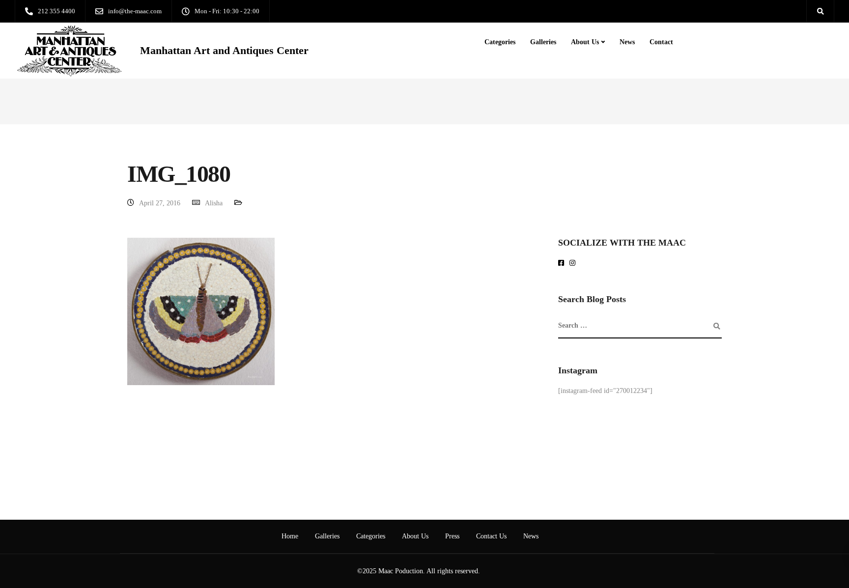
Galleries (543, 42)
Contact (661, 42)
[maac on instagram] (574, 263)
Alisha (214, 203)
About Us (585, 42)
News (627, 42)
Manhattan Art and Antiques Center (224, 50)
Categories (499, 42)
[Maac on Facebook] (562, 263)
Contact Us (491, 536)
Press (452, 536)
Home (290, 536)
